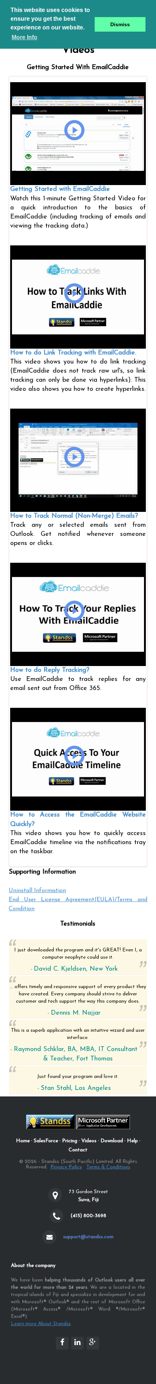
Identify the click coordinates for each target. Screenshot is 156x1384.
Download (111, 1141)
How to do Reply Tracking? (49, 670)
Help (132, 1141)
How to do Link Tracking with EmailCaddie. (73, 353)
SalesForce (46, 1141)
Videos (89, 1141)
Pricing (69, 1141)
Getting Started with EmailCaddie (60, 189)
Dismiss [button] (120, 24)
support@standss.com (88, 1237)
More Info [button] (24, 37)
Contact (78, 1150)
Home (23, 1141)
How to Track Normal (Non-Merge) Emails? (74, 516)
